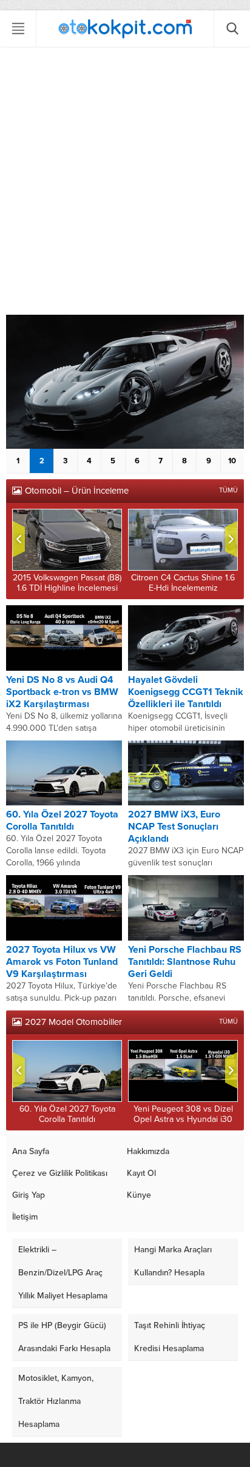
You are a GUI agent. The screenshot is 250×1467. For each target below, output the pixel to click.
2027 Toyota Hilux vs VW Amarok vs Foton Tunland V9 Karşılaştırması (62, 962)
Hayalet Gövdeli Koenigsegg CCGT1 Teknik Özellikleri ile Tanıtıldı (185, 692)
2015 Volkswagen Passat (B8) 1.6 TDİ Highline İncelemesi (67, 582)
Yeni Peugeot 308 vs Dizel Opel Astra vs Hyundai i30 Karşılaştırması (183, 1119)
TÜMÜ (228, 490)
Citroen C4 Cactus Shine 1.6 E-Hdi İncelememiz (183, 582)
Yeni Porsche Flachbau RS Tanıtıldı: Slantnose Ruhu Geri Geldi (185, 962)
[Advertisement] (125, 184)
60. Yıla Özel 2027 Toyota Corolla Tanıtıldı (62, 820)
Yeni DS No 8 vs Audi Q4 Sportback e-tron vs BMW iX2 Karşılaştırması (62, 692)
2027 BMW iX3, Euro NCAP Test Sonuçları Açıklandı (174, 826)
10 (232, 461)
